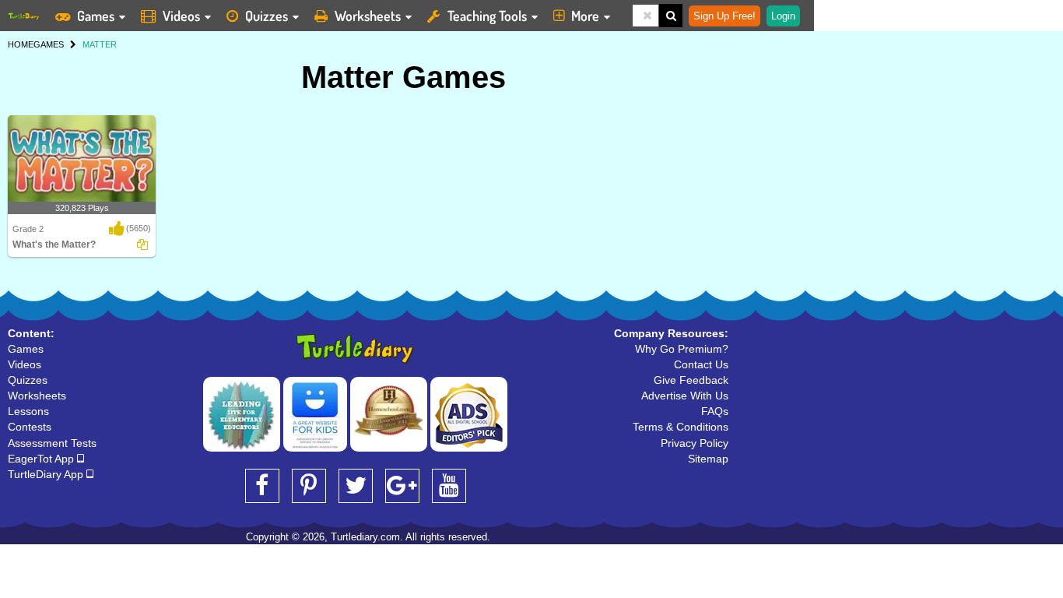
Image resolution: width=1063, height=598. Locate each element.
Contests (29, 426)
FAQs (714, 411)
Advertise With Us (684, 395)
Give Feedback (691, 380)
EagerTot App (42, 458)
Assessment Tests (52, 443)
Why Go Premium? (681, 349)
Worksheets (368, 15)
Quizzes (266, 15)
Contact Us (701, 364)
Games (96, 15)
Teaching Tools (487, 15)
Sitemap (708, 458)
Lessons (28, 411)
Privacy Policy (694, 443)
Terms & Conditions (680, 426)
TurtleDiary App (47, 474)
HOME (20, 44)
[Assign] (142, 244)
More (585, 15)
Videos (181, 15)
